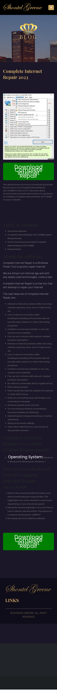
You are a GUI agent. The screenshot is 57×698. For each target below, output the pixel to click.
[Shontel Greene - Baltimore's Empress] (23, 7)
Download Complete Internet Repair (28, 171)
